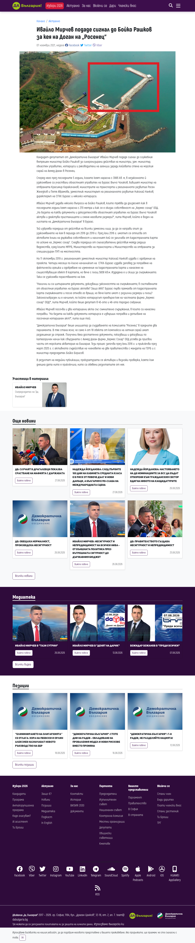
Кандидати (19, 794)
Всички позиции (24, 765)
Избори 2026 (55, 6)
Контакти (76, 794)
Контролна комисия (111, 816)
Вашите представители (138, 788)
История (75, 800)
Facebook (74, 45)
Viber (99, 45)
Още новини (24, 421)
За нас (86, 6)
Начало (41, 21)
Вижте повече (24, 480)
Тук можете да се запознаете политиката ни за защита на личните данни (52, 924)
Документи (77, 811)
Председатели (108, 794)
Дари (112, 6)
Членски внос (127, 6)
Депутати (105, 827)
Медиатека (23, 597)
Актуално (73, 6)
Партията (105, 786)
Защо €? (46, 794)
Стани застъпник (168, 811)
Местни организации (112, 822)
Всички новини (23, 576)
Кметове (104, 844)
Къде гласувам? (21, 816)
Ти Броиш (17, 827)
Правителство (137, 803)
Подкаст (46, 817)
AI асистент (20, 822)
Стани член (164, 794)
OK (22, 937)
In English (46, 823)
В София (133, 809)
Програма (18, 800)
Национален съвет (110, 810)
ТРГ (159, 823)
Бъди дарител (165, 800)
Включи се (100, 6)
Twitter (87, 45)
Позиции (20, 686)
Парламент (135, 797)
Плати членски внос (169, 805)
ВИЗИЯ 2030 (77, 805)
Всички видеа (23, 664)
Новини (45, 800)
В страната (135, 815)
